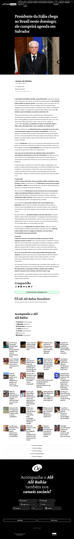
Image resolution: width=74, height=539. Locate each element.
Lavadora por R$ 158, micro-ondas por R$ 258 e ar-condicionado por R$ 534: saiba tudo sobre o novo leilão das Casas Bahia (65, 381)
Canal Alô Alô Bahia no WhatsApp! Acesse (37, 292)
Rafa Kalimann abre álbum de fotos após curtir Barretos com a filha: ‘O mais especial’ (48, 396)
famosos (50, 2)
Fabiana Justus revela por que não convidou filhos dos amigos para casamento (48, 412)
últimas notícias (20, 3)
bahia (35, 2)
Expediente (20, 520)
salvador (30, 2)
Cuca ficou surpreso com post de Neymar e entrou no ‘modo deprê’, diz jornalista (64, 413)
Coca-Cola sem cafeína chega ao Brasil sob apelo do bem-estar (31, 346)
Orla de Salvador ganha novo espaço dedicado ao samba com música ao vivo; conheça (13, 379)
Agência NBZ (54, 534)
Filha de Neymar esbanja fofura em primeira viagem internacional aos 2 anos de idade (14, 398)
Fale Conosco (54, 520)
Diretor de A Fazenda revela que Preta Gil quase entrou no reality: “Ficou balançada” (31, 379)
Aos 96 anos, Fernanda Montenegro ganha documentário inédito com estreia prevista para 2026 (14, 349)
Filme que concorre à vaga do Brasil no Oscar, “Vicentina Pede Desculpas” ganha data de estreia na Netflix (31, 415)
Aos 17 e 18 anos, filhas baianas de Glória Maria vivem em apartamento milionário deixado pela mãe (30, 398)
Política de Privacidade (37, 528)
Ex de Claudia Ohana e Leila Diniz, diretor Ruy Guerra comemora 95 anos (14, 363)
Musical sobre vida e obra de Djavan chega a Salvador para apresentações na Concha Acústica (48, 364)
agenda (67, 2)
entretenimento (43, 2)
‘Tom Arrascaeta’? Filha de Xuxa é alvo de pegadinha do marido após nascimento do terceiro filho (31, 365)
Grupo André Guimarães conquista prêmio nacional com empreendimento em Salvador (44, 383)
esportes (62, 2)
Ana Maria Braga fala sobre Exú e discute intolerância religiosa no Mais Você (64, 364)
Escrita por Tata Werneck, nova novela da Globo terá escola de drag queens (65, 396)
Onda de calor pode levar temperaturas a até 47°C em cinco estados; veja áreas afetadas (48, 348)
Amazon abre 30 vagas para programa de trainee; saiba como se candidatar (13, 412)
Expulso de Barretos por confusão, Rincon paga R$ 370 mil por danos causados (65, 348)
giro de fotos (25, 4)
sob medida (56, 3)
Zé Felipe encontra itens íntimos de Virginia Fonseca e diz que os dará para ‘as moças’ (65, 431)
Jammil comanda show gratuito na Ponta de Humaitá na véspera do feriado (48, 431)
